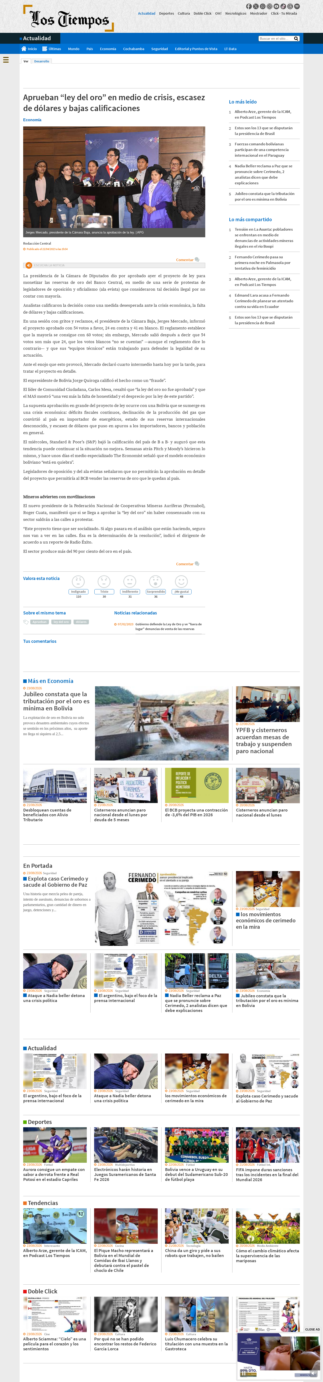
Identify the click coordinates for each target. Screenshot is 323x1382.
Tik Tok (283, 6)
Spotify (297, 6)
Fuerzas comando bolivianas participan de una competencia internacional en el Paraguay (262, 149)
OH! (218, 13)
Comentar (184, 259)
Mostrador (258, 13)
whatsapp (263, 6)
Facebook (249, 6)
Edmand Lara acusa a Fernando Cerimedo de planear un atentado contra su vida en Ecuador (264, 301)
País (90, 48)
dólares (81, 622)
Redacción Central (37, 243)
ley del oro (61, 622)
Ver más (25, 688)
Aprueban (40, 622)
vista (23, 873)
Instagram (269, 6)
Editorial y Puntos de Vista (196, 48)
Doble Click (202, 13)
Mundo (73, 48)
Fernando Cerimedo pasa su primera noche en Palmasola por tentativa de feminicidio (262, 262)
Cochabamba (133, 48)
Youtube (276, 6)
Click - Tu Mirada (284, 13)
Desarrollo (41, 61)
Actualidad (146, 13)
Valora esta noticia (41, 578)
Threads (290, 6)
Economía (108, 48)
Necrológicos (235, 13)
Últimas (55, 48)
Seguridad (159, 48)
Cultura (184, 13)
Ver (27, 61)
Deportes (166, 13)
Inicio (32, 48)
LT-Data (230, 48)
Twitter (256, 6)
